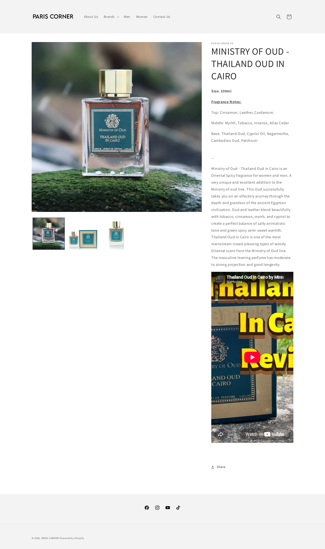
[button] (111, 17)
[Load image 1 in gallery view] (48, 233)
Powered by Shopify (72, 538)
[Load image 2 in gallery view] (82, 233)
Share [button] (221, 467)
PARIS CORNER (50, 538)
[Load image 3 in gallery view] (117, 233)
